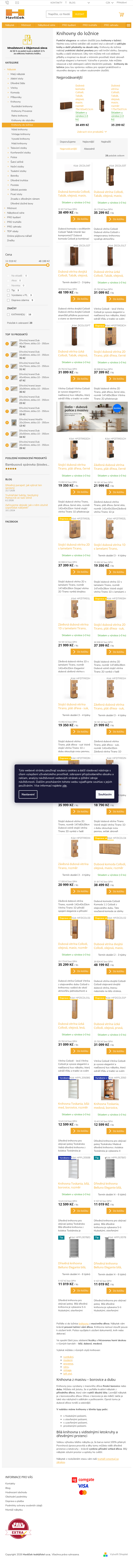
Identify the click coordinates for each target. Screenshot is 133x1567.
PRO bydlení (14, 217)
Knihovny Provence (21, 111)
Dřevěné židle (18, 83)
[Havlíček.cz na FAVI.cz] (18, 1529)
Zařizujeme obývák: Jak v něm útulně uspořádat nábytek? (26, 506)
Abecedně (89, 148)
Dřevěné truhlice (19, 180)
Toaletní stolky (18, 171)
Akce (16, 280)
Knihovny (16, 101)
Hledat (79, 14)
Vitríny (14, 88)
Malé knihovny (19, 143)
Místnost (12, 208)
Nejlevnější (88, 141)
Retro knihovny (19, 115)
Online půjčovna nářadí (19, 236)
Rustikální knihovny (21, 106)
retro (66, 1367)
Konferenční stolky (21, 152)
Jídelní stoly (17, 78)
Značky (11, 240)
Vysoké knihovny (20, 138)
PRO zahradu (14, 226)
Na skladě (19, 275)
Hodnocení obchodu (16, 1492)
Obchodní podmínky (16, 1496)
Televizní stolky (19, 148)
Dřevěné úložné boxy (22, 203)
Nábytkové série (15, 212)
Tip (15, 290)
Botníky (15, 175)
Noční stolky (17, 166)
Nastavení (28, 794)
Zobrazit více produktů (90, 131)
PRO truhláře (14, 222)
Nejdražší (106, 141)
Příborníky (16, 97)
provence (68, 1363)
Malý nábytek (18, 74)
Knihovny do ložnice (22, 124)
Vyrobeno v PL (21, 295)
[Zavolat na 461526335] (10, 2)
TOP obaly (12, 231)
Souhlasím (105, 794)
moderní (67, 1360)
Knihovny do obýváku (23, 120)
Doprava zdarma (22, 300)
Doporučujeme (68, 141)
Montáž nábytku (14, 1509)
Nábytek (11, 69)
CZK (108, 2)
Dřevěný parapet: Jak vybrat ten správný (23, 486)
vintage (67, 1370)
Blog (72, 2)
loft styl (67, 1373)
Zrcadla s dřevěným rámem (25, 199)
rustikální (68, 1357)
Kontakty (56, 2)
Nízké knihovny (19, 129)
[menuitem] (10, 25)
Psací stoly (16, 194)
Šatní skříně (17, 162)
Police (14, 157)
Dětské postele (19, 189)
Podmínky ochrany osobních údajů (23, 1505)
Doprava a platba (14, 1501)
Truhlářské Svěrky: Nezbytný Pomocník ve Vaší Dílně (21, 496)
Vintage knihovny (20, 134)
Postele (15, 185)
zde (64, 786)
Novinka (17, 285)
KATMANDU (21, 314)
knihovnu (84, 1323)
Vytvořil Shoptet (119, 1554)
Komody (15, 92)
